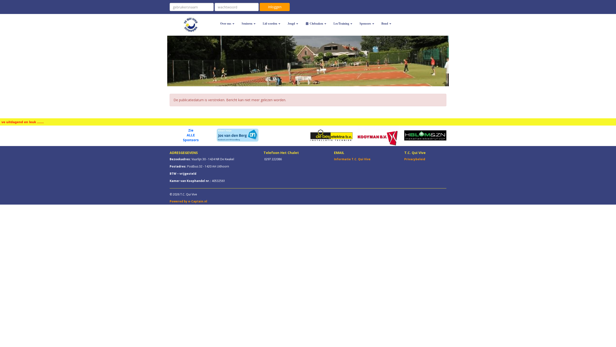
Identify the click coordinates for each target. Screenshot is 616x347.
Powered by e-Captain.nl (188, 201)
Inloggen (275, 7)
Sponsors (191, 140)
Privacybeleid (414, 159)
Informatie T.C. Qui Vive (352, 159)
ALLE (191, 135)
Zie (190, 130)
